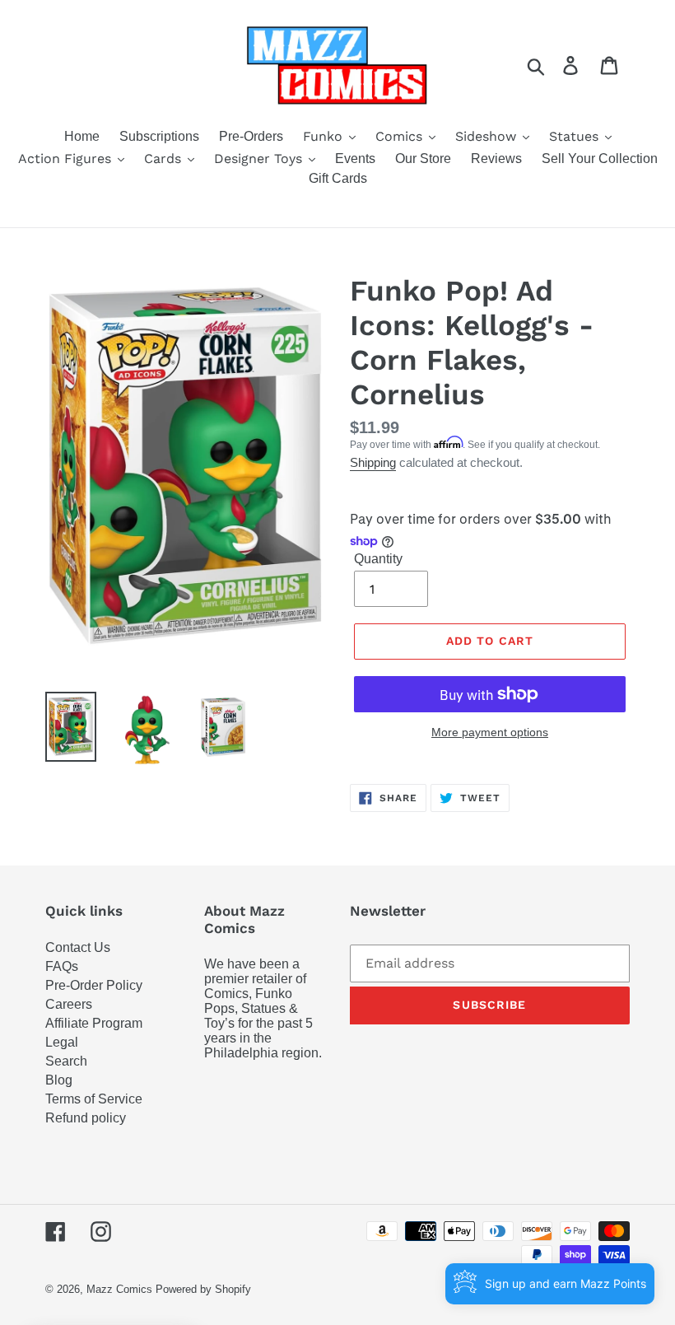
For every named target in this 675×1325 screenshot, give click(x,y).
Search (66, 1061)
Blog (58, 1080)
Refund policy (85, 1118)
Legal (61, 1042)
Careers (68, 1004)
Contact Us (77, 947)
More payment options (489, 732)
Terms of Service (93, 1099)
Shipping (373, 462)
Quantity (378, 559)
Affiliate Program (93, 1023)
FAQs (61, 966)
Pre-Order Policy (93, 985)
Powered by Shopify (203, 1289)
